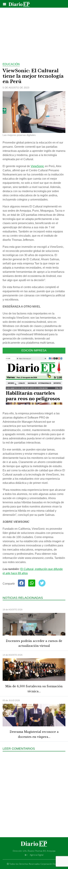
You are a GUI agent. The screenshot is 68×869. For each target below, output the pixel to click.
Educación (11, 64)
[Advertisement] (34, 33)
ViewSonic (37, 166)
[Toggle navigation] (4, 4)
